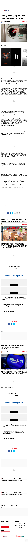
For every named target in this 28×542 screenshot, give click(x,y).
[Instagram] (5, 532)
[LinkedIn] (1, 532)
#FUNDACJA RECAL (8, 205)
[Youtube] (9, 532)
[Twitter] (12, 213)
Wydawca (25, 523)
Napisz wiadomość (25, 224)
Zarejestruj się (20, 525)
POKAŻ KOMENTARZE (14, 321)
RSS (24, 525)
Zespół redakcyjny (15, 524)
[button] (13, 66)
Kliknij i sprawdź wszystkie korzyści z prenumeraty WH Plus (14, 275)
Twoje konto (15, 525)
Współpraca (20, 523)
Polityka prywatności (20, 527)
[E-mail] (17, 213)
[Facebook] (8, 213)
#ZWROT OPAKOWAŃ (3, 205)
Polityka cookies (25, 526)
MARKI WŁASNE (21, 12)
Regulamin (15, 526)
